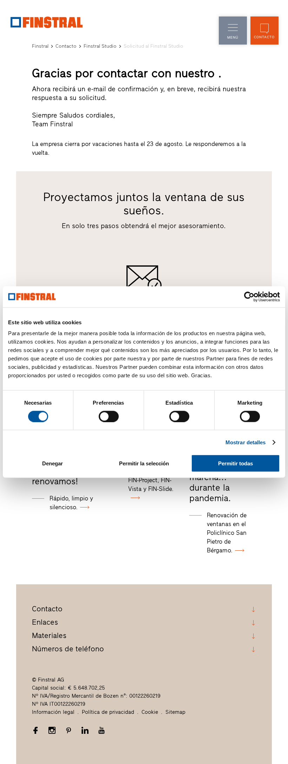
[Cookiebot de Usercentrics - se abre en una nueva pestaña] (249, 296)
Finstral (40, 46)
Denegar (52, 463)
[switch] (109, 416)
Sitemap (175, 712)
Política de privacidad (108, 712)
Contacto (66, 46)
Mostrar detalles (245, 442)
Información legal (53, 712)
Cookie (150, 712)
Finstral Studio (100, 46)
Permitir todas (235, 463)
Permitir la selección (144, 463)
